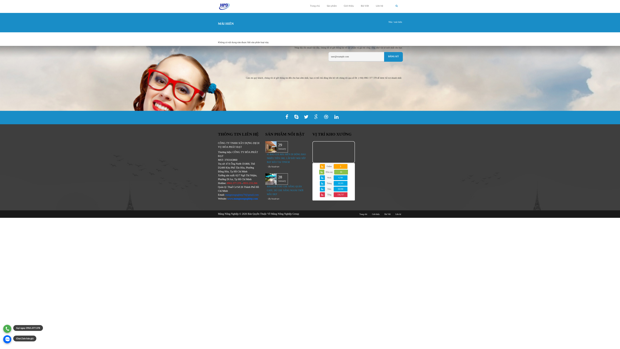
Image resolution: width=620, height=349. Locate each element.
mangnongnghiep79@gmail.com (242, 194)
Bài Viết (365, 5)
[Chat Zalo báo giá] (7, 339)
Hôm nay (329, 172)
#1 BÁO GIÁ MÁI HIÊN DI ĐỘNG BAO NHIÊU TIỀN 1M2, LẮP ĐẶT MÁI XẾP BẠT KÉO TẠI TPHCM (286, 158)
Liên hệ (379, 5)
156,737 (340, 195)
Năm (329, 189)
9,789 (340, 178)
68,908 (340, 189)
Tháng (329, 183)
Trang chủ (315, 5)
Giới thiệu (349, 5)
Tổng (329, 195)
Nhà (390, 22)
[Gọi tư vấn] (7, 328)
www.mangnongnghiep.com (242, 198)
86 (341, 172)
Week (329, 178)
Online (329, 166)
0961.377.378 (234, 183)
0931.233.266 (250, 183)
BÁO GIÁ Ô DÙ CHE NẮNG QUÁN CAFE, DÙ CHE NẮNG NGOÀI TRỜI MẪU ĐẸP (285, 190)
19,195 (340, 183)
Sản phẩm (332, 5)
